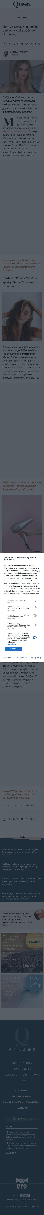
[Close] (39, 557)
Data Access (22, 657)
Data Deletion (8, 657)
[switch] (35, 607)
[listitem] (22, 601)
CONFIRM (13, 648)
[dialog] (22, 607)
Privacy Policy (36, 657)
